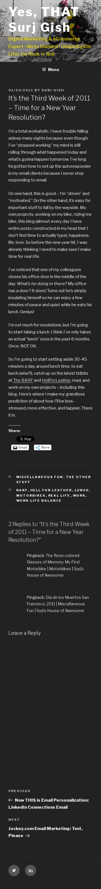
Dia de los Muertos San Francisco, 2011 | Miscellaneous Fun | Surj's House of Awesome (58, 604)
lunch (82, 490)
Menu (53, 69)
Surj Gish (53, 90)
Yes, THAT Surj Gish (44, 19)
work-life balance (39, 501)
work (79, 495)
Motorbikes (31, 495)
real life (59, 495)
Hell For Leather (51, 490)
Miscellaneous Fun (39, 477)
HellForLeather (56, 380)
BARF (22, 490)
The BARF (23, 380)
